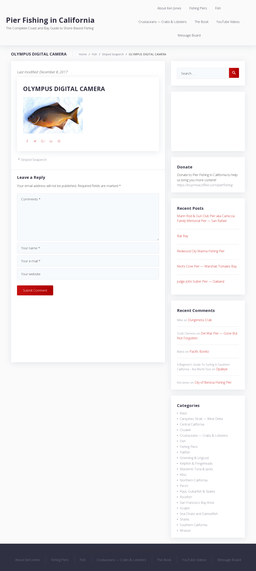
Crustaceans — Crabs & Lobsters (163, 22)
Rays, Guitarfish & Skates (197, 491)
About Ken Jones (169, 8)
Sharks (184, 519)
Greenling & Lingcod (194, 458)
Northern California (193, 480)
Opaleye (222, 369)
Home (83, 54)
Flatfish (185, 452)
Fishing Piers (198, 8)
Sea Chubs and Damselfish (199, 514)
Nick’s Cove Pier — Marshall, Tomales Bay (207, 266)
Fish (218, 8)
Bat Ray (182, 236)
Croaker (185, 430)
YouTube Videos (228, 22)
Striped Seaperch (113, 54)
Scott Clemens (186, 333)
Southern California (193, 525)
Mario (180, 351)
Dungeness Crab (200, 320)
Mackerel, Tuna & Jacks (196, 469)
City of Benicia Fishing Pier (213, 382)
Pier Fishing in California (50, 20)
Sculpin (185, 508)
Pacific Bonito (199, 351)
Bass (183, 413)
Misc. (183, 474)
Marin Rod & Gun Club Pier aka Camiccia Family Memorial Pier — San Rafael (206, 218)
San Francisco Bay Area (197, 502)
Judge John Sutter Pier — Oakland (200, 281)
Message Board (189, 35)
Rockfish (186, 497)
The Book (201, 22)
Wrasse (185, 530)
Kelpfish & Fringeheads (196, 463)
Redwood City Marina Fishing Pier (201, 251)
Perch (184, 486)
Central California (192, 424)
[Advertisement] (88, 328)
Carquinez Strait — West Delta (201, 419)
